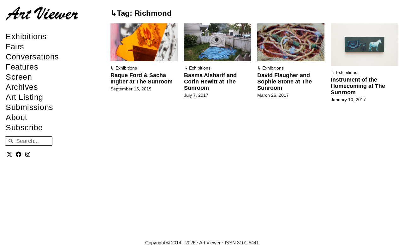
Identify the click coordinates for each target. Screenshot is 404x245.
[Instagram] (28, 154)
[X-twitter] (9, 154)
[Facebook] (18, 154)
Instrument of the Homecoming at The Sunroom (358, 86)
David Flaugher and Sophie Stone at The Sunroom (284, 81)
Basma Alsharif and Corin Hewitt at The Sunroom (210, 81)
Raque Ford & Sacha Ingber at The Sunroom (141, 78)
